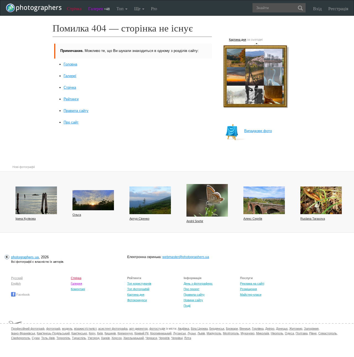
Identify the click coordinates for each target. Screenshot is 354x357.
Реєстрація (338, 8)
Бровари (232, 328)
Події (187, 305)
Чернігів (164, 338)
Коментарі (78, 289)
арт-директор (138, 328)
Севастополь (327, 333)
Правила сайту (76, 111)
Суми (36, 338)
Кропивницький (160, 333)
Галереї (70, 76)
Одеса (289, 333)
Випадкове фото (258, 131)
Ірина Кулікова (25, 218)
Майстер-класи (250, 294)
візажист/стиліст (85, 328)
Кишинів (110, 333)
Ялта (187, 338)
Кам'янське (79, 333)
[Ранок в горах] (150, 200)
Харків (105, 338)
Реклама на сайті (252, 283)
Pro (154, 8)
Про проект (191, 289)
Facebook (22, 294)
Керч (92, 333)
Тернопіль (63, 338)
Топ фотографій (138, 289)
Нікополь (277, 333)
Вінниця (245, 328)
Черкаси (151, 338)
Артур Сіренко (139, 218)
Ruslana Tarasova (312, 218)
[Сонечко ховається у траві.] (93, 200)
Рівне (313, 333)
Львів (201, 333)
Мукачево (247, 333)
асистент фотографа (112, 328)
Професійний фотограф (28, 328)
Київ (100, 333)
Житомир (295, 328)
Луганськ (179, 333)
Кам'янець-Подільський (53, 333)
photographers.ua (25, 257)
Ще (138, 8)
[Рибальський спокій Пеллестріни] (36, 200)
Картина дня (237, 39)
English (16, 283)
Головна (70, 64)
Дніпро (269, 328)
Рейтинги (71, 99)
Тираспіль (79, 338)
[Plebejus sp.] (207, 200)
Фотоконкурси (137, 300)
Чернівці (177, 338)
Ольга (76, 214)
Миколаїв (262, 333)
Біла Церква (199, 328)
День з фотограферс (198, 283)
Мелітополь (231, 333)
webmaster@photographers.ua (185, 257)
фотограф (53, 328)
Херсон (116, 338)
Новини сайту (193, 300)
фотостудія (157, 328)
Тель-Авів (48, 338)
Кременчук (125, 333)
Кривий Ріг (141, 333)
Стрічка (74, 8)
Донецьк (282, 328)
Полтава (302, 333)
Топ (120, 8)
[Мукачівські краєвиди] (264, 200)
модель (67, 328)
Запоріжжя (311, 328)
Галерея (99, 8)
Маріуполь (214, 333)
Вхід (317, 8)
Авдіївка (183, 328)
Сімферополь (20, 338)
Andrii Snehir (194, 221)
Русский (17, 278)
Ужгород (93, 338)
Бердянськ (216, 328)
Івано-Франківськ (23, 333)
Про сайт (71, 122)
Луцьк (192, 333)
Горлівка (258, 328)
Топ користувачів (139, 283)
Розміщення (248, 289)
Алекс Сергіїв (252, 218)
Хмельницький (133, 338)
